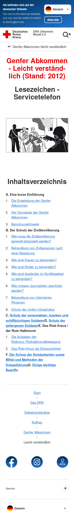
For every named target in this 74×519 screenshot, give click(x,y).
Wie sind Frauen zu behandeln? (34, 260)
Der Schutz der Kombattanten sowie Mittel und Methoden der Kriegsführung (35, 359)
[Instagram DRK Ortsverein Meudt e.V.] (37, 462)
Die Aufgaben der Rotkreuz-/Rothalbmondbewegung (35, 339)
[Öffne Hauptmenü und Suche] (67, 34)
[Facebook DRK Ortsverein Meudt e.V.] (11, 462)
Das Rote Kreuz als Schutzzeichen (36, 348)
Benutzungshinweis (25, 224)
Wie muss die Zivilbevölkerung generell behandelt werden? (33, 238)
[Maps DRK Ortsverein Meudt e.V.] (62, 462)
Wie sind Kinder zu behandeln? (33, 266)
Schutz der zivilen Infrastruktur (33, 309)
